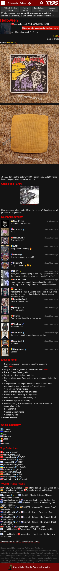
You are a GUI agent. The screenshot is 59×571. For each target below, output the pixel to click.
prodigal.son (19, 307)
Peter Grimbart (34, 488)
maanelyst (7, 462)
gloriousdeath (9, 464)
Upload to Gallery (18, 3)
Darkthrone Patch (37, 527)
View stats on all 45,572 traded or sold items (19, 541)
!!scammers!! (10, 409)
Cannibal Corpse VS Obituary (17, 400)
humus (16, 316)
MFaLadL (7, 527)
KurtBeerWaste (9, 460)
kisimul (26, 512)
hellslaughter (8, 477)
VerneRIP (26, 502)
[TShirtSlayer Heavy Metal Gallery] (51, 3)
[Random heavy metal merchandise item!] (29, 3)
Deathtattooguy (9, 479)
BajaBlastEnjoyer (10, 500)
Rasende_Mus (32, 490)
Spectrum (17, 289)
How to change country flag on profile (20, 392)
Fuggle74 (17, 263)
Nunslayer (7, 455)
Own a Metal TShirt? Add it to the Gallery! (32, 567)
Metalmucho (19, 238)
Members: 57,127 (52, 9)
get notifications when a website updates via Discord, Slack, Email (26, 14)
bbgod (5, 441)
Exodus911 (8, 431)
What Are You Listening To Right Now (20, 395)
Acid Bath (17, 229)
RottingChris (8, 507)
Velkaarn (6, 495)
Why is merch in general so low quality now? (23, 369)
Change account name (14, 412)
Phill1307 (26, 507)
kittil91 (16, 271)
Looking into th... (10, 490)
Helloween (11, 42)
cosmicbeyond (20, 24)
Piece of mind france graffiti (16, 372)
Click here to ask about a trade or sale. (40, 28)
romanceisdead (30, 500)
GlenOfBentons (9, 502)
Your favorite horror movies (16, 389)
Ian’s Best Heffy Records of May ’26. (20, 398)
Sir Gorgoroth (9, 467)
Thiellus (17, 324)
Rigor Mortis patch (51, 488)
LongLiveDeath (20, 299)
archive (6, 452)
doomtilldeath (9, 529)
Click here (47, 210)
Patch (55, 36)
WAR (15, 246)
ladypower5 (8, 472)
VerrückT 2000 (19, 279)
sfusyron (6, 469)
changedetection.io (45, 16)
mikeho (6, 444)
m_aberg (6, 429)
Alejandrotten (22, 527)
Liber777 (24, 495)
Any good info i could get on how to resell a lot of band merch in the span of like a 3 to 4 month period (28, 384)
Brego (5, 439)
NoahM (16, 254)
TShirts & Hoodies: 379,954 (10, 9)
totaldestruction (9, 474)
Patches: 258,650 (25, 9)
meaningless (8, 457)
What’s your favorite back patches (19, 375)
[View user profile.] (5, 33)
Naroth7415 (18, 221)
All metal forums (9, 418)
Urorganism (18, 349)
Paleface (7, 436)
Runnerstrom (25, 529)
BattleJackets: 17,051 (39, 9)
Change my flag (11, 415)
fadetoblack (8, 512)
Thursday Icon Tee (47, 500)
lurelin (5, 434)
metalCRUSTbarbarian (12, 488)
